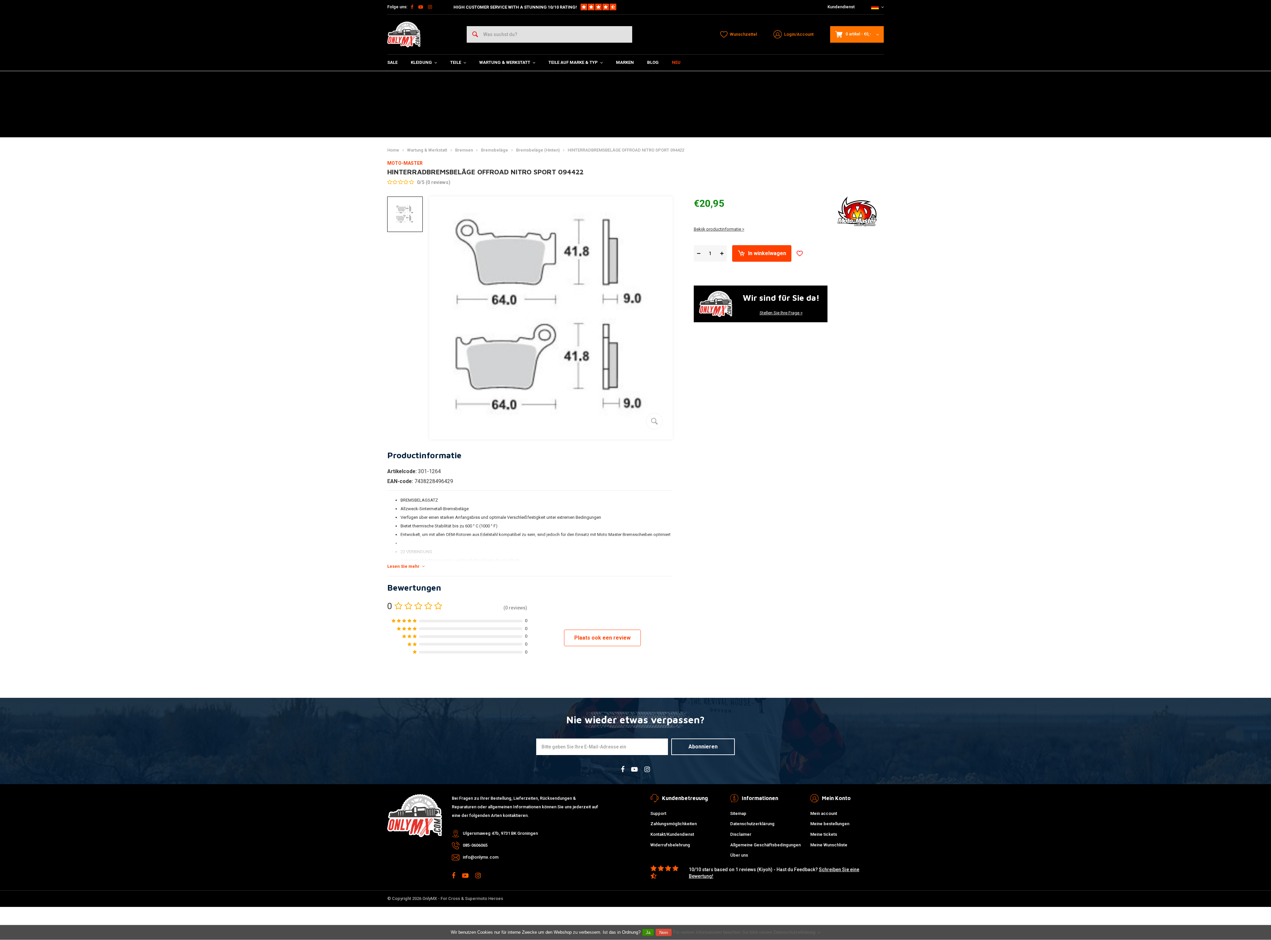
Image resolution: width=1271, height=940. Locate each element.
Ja (648, 932)
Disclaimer (740, 834)
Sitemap (738, 813)
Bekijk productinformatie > (719, 229)
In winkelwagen (767, 253)
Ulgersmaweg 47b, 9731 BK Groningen (500, 833)
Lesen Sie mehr (403, 566)
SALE (392, 62)
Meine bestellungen (829, 823)
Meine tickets (823, 834)
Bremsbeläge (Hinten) (538, 150)
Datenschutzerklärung (752, 823)
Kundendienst (841, 6)
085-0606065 (475, 845)
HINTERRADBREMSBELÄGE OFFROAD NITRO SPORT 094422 (626, 150)
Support (658, 813)
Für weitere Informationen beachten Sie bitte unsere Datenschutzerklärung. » (746, 932)
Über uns (739, 855)
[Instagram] (430, 7)
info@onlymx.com (480, 857)
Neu (676, 62)
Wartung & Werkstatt (504, 62)
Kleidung (421, 62)
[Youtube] (420, 7)
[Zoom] (654, 421)
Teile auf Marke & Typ (573, 62)
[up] (722, 253)
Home (393, 150)
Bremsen (464, 150)
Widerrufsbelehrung (670, 844)
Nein (663, 932)
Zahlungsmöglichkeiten (673, 823)
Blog (653, 62)
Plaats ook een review (602, 638)
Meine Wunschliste (828, 844)
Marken (625, 62)
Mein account (823, 813)
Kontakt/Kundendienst (672, 834)
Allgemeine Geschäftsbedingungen (765, 844)
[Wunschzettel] (800, 253)
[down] (699, 253)
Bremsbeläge (494, 150)
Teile (455, 62)
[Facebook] (412, 7)
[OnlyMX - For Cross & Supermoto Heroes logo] (403, 34)
